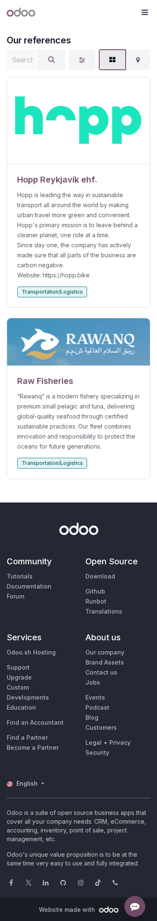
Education (21, 707)
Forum (15, 596)
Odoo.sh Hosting (31, 652)
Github (95, 591)
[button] (144, 12)
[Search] (51, 59)
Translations (103, 611)
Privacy (120, 742)
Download (100, 576)
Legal (93, 742)
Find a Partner (27, 737)
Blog (91, 717)
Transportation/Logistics (52, 292)
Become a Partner (33, 747)
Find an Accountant (35, 722)
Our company (104, 652)
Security (97, 752)
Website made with (68, 909)
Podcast (97, 707)
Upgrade (19, 677)
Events (95, 697)
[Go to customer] (78, 121)
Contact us (101, 672)
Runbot (95, 601)
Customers (101, 727)
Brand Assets (104, 662)
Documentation (29, 586)
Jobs (92, 682)
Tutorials (20, 576)
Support (18, 667)
